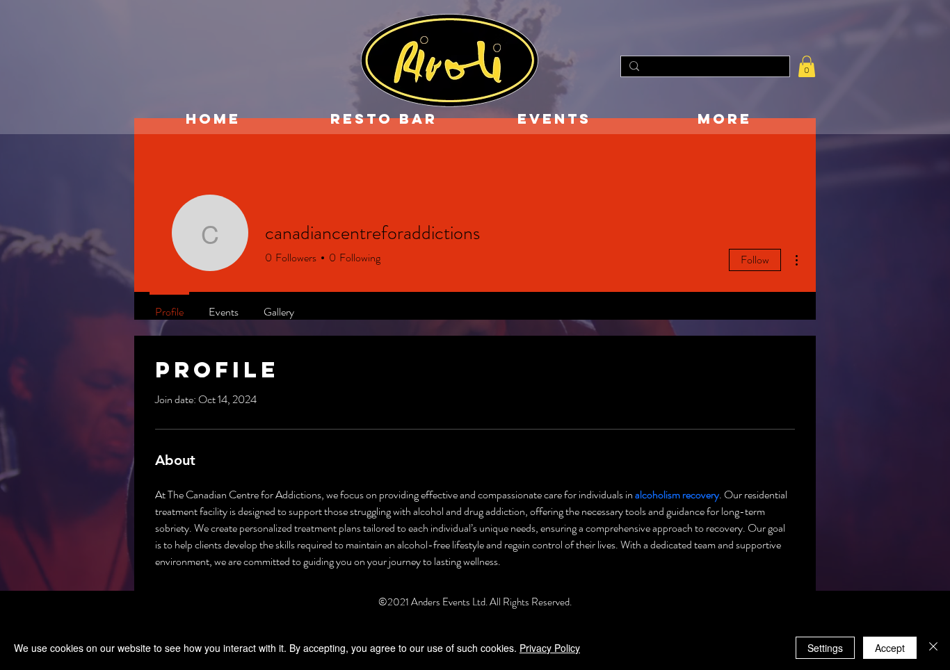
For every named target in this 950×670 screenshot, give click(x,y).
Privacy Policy (550, 648)
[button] (807, 66)
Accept (890, 648)
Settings (825, 648)
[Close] (933, 648)
